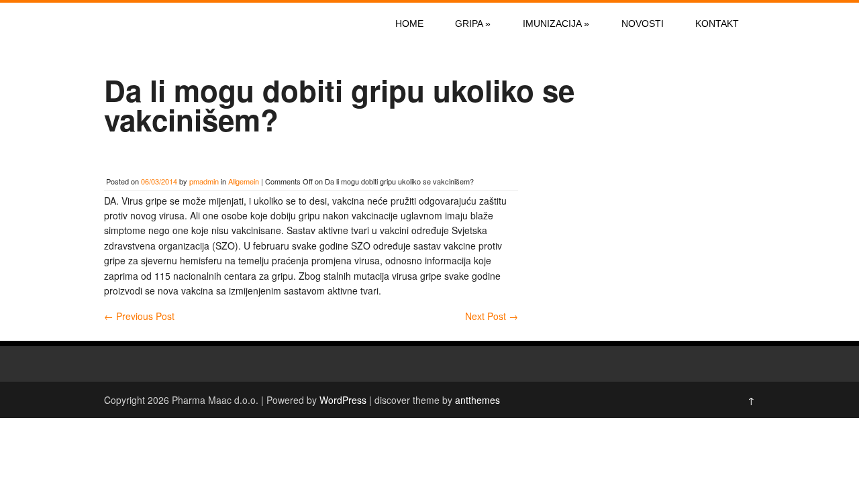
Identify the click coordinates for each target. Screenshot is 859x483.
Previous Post (139, 316)
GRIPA (473, 23)
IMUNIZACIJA (556, 23)
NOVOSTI (642, 23)
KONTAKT (717, 23)
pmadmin (204, 181)
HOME (409, 23)
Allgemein (243, 181)
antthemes (477, 400)
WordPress (342, 400)
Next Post (491, 316)
